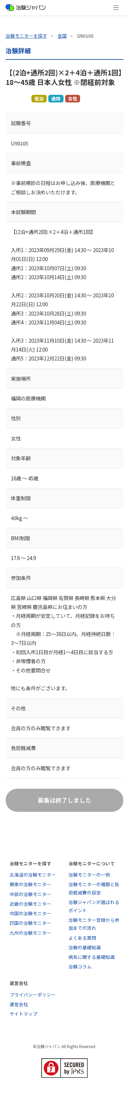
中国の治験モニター (30, 913)
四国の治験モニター (30, 923)
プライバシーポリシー (33, 994)
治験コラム (80, 966)
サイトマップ (23, 1013)
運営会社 (19, 1004)
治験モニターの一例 (89, 874)
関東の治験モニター (30, 884)
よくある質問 (82, 937)
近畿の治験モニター (30, 903)
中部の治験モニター (30, 894)
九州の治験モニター (30, 932)
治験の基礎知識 (84, 947)
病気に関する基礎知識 (91, 957)
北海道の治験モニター (33, 874)
